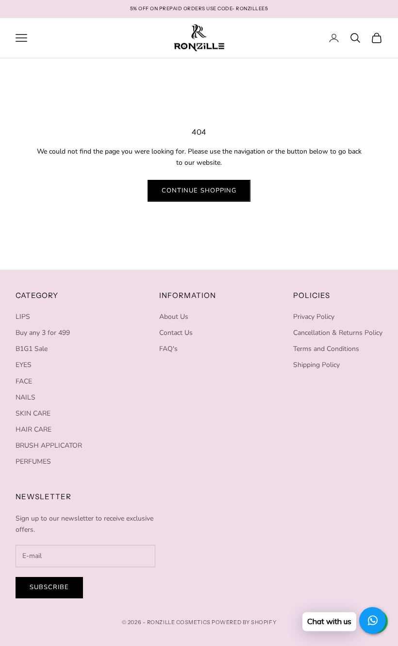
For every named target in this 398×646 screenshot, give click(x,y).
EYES (24, 364)
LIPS (23, 316)
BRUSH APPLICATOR (49, 445)
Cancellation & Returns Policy (337, 332)
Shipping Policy (316, 364)
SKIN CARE (33, 413)
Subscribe (49, 587)
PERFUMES (33, 461)
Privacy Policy (313, 316)
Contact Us (176, 332)
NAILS (25, 397)
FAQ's (168, 348)
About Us (173, 316)
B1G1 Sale (32, 348)
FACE (24, 381)
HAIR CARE (33, 429)
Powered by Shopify (244, 622)
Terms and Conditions (326, 348)
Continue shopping (199, 190)
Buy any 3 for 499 (43, 332)
